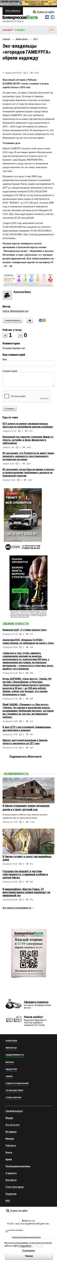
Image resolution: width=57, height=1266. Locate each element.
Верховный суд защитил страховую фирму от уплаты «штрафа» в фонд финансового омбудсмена (28, 440)
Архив (9, 1159)
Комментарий (10, 371)
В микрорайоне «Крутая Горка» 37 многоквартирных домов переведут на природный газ (26, 892)
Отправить (10, 408)
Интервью (11, 1132)
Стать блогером (15, 1187)
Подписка (11, 1194)
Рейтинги (11, 1145)
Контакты (11, 1180)
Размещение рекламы (18, 1166)
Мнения (10, 1138)
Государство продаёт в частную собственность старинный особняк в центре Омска (25, 874)
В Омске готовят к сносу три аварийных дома (27, 858)
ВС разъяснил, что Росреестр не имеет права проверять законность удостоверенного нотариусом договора (28, 456)
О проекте (11, 1173)
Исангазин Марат (22, 292)
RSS (8, 1201)
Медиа (9, 1118)
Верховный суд (19, 311)
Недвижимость (16, 773)
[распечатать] (29, 322)
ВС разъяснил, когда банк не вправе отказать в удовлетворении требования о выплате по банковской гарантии (28, 472)
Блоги (9, 1152)
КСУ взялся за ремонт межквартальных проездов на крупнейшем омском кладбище (28, 425)
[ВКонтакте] (40, 320)
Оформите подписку (36, 1002)
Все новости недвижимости (17, 907)
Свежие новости (16, 623)
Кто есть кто (13, 1125)
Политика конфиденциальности (26, 1237)
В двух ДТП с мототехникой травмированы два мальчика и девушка (27, 729)
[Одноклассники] (44, 320)
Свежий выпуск (14, 1111)
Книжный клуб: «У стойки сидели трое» (25, 629)
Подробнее (25, 1246)
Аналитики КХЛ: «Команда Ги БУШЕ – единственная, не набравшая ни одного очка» (28, 641)
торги (6, 311)
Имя (5, 359)
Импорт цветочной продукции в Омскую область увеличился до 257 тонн (25, 742)
